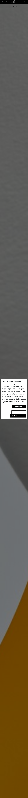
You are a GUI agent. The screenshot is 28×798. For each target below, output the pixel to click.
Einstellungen (18, 406)
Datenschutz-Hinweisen (7, 401)
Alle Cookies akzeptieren (18, 415)
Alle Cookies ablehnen (18, 412)
